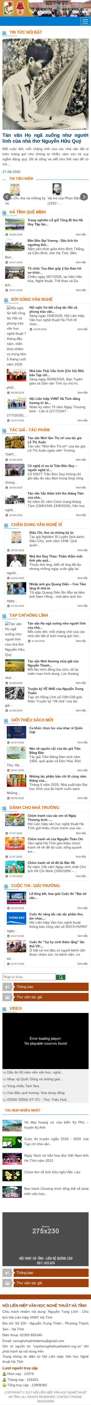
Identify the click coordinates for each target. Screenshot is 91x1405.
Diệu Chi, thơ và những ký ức (51, 533)
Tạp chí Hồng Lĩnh (28, 615)
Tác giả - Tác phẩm (29, 430)
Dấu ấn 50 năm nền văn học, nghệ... (35, 1072)
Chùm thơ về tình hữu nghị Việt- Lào (52, 1172)
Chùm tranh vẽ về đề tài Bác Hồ (51, 863)
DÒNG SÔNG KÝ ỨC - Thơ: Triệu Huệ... (38, 1100)
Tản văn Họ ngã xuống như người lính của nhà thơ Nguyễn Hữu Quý (45, 138)
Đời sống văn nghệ (32, 299)
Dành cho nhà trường (34, 808)
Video (15, 1008)
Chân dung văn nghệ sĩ (36, 525)
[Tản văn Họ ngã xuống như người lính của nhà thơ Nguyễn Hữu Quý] (45, 84)
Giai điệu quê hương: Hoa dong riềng (36, 1093)
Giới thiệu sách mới (32, 720)
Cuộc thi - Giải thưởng (35, 886)
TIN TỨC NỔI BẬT (25, 32)
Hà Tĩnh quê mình (27, 212)
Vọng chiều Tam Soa (23, 1086)
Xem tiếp (81, 234)
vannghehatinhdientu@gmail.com (38, 1341)
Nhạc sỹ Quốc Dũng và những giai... (35, 1079)
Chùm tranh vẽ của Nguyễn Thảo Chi (55, 839)
